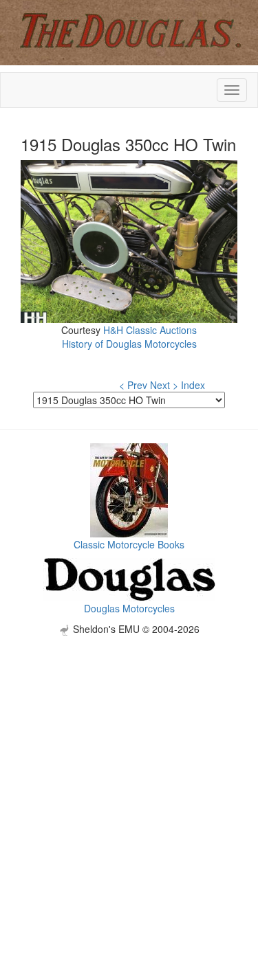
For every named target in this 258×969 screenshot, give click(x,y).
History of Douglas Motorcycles (129, 343)
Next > (164, 385)
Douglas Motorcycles (129, 608)
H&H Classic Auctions (150, 330)
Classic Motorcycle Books (129, 544)
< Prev (133, 385)
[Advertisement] (129, 764)
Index (193, 385)
